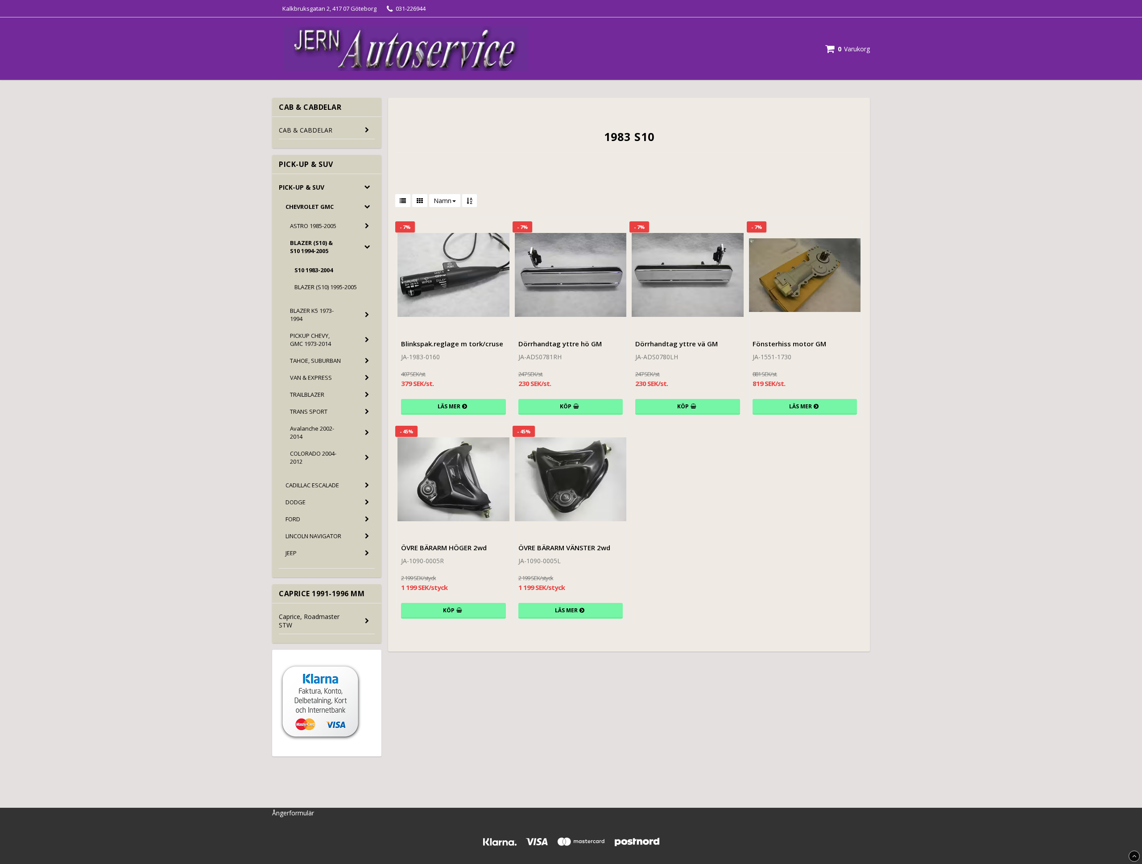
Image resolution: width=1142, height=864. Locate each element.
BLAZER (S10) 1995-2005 (325, 287)
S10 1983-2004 (313, 270)
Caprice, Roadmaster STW (309, 620)
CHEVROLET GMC (310, 207)
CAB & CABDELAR (305, 130)
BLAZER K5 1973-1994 (312, 315)
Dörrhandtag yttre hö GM (560, 343)
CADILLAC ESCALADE (312, 485)
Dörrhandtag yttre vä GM (676, 343)
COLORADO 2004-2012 (313, 457)
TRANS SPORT (308, 411)
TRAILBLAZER (307, 394)
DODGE (296, 502)
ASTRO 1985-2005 (313, 226)
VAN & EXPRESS (311, 378)
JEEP (291, 553)
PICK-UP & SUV (301, 187)
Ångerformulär (293, 813)
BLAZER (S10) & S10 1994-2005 (311, 247)
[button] (847, 48)
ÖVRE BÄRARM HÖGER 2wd (444, 547)
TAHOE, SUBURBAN (315, 361)
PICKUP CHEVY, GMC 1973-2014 (310, 340)
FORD (293, 519)
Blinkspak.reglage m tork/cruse (452, 343)
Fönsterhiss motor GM (789, 343)
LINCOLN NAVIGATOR (313, 536)
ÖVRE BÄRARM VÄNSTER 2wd (564, 547)
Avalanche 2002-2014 (312, 432)
